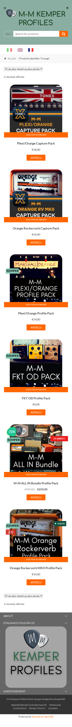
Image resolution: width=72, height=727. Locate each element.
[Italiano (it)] (8, 49)
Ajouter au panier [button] (36, 134)
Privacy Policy (37, 708)
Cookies (52, 708)
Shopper (38, 699)
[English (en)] (19, 49)
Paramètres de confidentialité (28, 705)
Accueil (12, 58)
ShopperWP (59, 699)
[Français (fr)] (29, 49)
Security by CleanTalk (42, 716)
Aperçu (36, 157)
